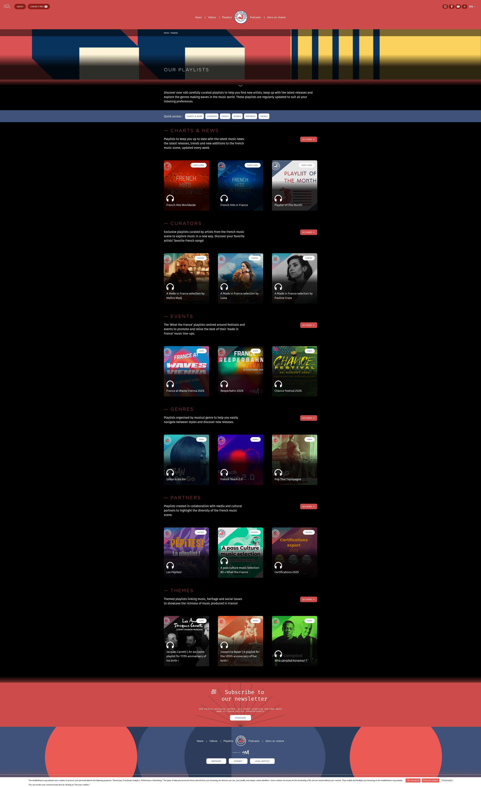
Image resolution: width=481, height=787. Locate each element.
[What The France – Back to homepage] (241, 745)
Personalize (447, 780)
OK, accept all (413, 780)
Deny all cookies (430, 780)
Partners (251, 116)
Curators (212, 116)
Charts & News (194, 116)
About (20, 6)
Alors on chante (276, 17)
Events (225, 116)
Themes (264, 116)
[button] (473, 6)
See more (307, 139)
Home (166, 32)
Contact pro (37, 6)
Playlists (227, 17)
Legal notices (262, 761)
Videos (212, 17)
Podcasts (255, 17)
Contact (238, 761)
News (198, 17)
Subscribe (240, 717)
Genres (237, 116)
